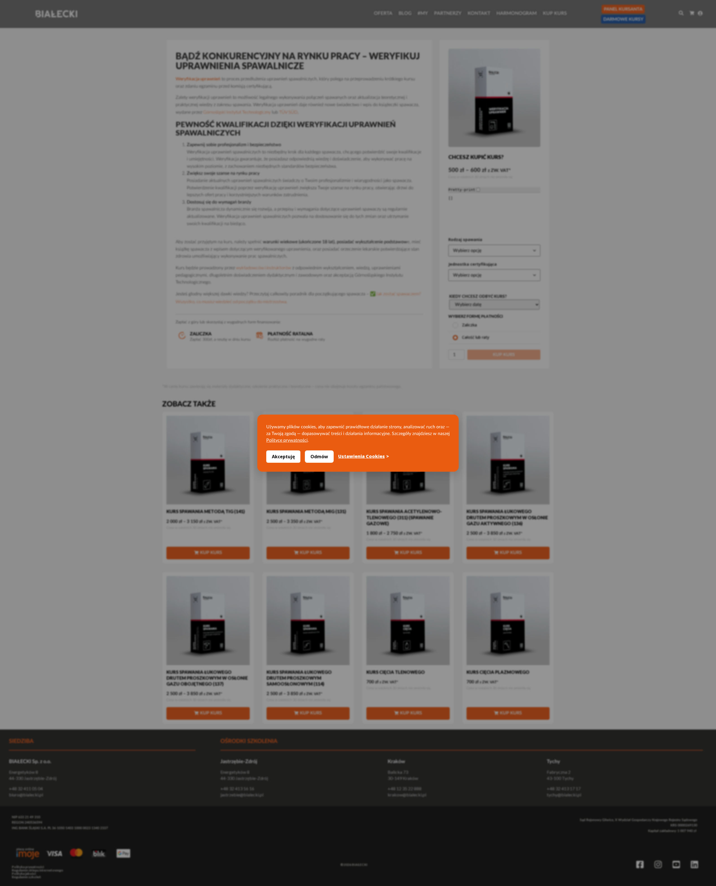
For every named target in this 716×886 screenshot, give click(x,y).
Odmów (319, 456)
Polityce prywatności (287, 440)
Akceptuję (283, 456)
